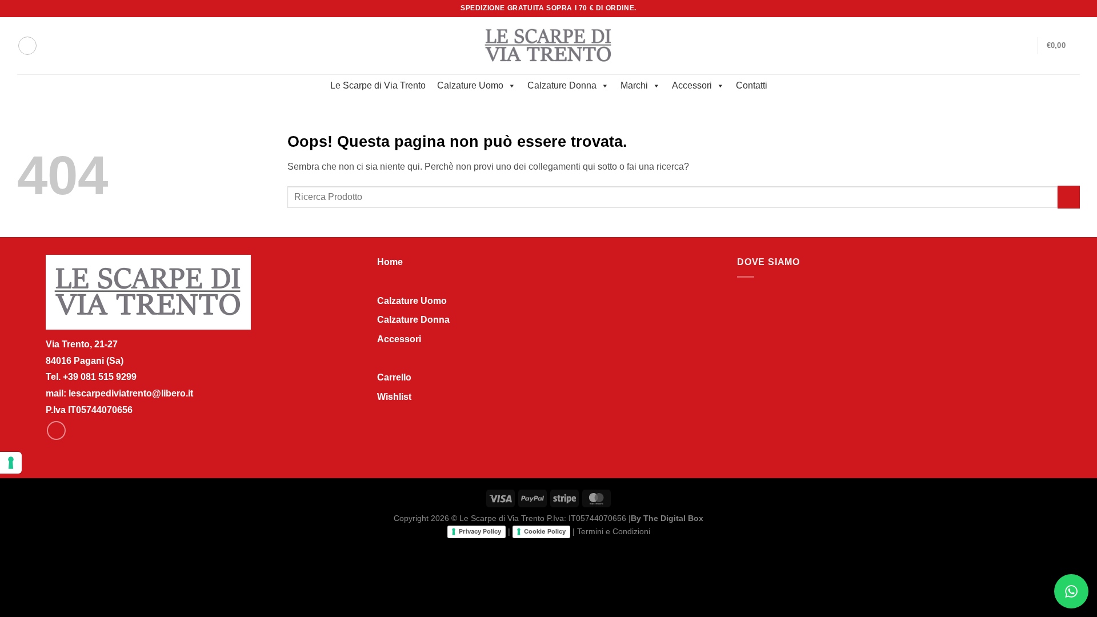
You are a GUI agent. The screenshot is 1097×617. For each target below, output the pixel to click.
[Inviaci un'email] (1074, 9)
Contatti (751, 85)
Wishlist (394, 397)
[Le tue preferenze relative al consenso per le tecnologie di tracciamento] (11, 463)
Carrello (394, 377)
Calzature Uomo (470, 85)
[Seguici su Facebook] (1063, 9)
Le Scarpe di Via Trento (378, 85)
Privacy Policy (480, 531)
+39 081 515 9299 (100, 377)
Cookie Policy (545, 531)
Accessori (692, 85)
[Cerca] (27, 46)
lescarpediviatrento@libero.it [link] (131, 393)
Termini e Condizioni (613, 531)
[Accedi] (1024, 45)
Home (390, 262)
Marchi (634, 85)
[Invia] (1069, 197)
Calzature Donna (561, 85)
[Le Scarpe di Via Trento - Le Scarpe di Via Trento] (549, 45)
